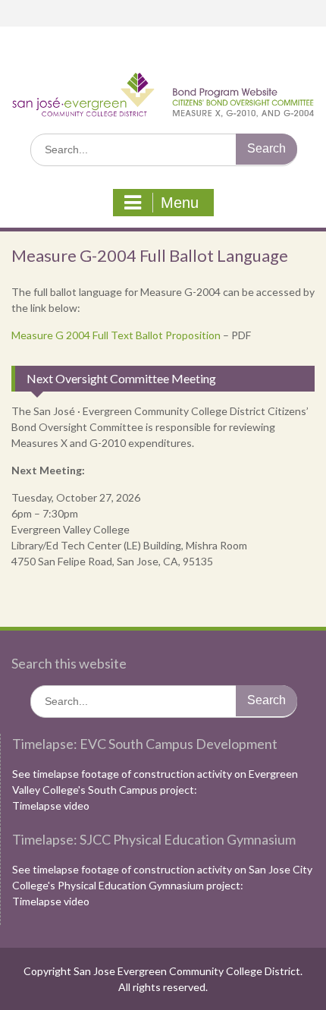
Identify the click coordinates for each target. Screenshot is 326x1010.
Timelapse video (50, 805)
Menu (180, 202)
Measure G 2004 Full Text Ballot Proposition (116, 335)
